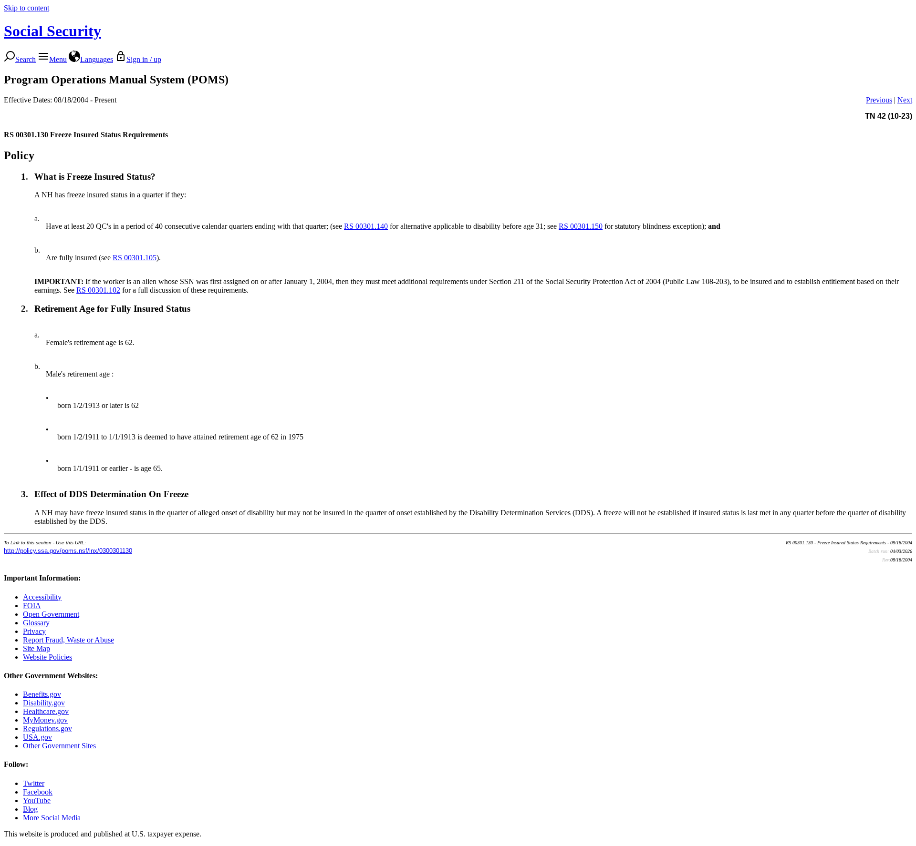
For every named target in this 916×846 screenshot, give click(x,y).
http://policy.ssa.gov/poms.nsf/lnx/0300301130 (68, 550)
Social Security (52, 31)
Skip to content (26, 8)
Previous (879, 100)
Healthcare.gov (46, 711)
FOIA (32, 605)
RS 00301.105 (134, 258)
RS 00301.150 (581, 226)
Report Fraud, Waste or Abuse (68, 640)
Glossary (36, 623)
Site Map (36, 648)
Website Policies (47, 657)
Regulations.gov (47, 728)
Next (904, 100)
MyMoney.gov (45, 720)
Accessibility (42, 597)
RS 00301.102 (98, 290)
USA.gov (37, 737)
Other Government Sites (59, 746)
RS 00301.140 (366, 226)
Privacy (34, 631)
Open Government (51, 614)
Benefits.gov (42, 694)
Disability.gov (44, 703)
